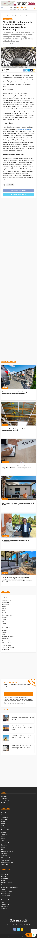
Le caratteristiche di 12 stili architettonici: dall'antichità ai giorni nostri (22, 727)
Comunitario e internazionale (9, 887)
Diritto (3, 889)
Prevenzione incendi (8, 636)
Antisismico (5, 604)
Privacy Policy (11, 925)
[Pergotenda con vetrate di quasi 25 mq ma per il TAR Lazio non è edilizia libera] (18, 488)
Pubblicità (4, 796)
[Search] (34, 8)
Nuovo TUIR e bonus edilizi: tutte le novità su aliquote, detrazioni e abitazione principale (17, 467)
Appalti (4, 606)
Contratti (4, 619)
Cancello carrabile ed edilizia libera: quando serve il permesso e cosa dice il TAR (16, 392)
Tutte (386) (4, 874)
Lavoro (4, 632)
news (3, 634)
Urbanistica (5, 649)
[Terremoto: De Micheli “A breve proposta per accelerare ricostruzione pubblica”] (6, 718)
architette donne (26, 129)
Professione (5, 638)
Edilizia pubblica (5, 895)
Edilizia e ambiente (6, 891)
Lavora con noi (5, 801)
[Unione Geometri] (18, 920)
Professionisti (8, 19)
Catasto (4, 613)
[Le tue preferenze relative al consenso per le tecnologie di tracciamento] (34, 935)
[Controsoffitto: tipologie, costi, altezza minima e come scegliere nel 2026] (18, 414)
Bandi (3, 610)
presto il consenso (9, 703)
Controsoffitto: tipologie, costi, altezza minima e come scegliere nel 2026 (18, 430)
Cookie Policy (19, 925)
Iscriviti (18, 694)
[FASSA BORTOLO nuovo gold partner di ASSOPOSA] (18, 526)
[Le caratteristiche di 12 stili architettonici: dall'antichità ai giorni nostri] (6, 728)
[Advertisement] (18, 279)
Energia (3, 898)
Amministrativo (6, 600)
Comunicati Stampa (7, 615)
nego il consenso (21, 703)
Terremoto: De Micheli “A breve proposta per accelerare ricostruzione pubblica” (23, 717)
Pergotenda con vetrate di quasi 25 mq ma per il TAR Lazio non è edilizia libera (18, 504)
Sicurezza (4, 908)
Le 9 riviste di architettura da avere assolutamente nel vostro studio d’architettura (21, 747)
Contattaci (4, 798)
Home (4, 15)
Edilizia (5, 387)
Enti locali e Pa (5, 900)
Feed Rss (3, 803)
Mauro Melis (8, 44)
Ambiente (4, 598)
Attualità (5, 462)
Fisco (3, 626)
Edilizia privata (5, 893)
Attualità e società (6, 883)
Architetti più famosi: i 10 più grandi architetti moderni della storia (21, 736)
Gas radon (5, 630)
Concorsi (4, 617)
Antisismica (5, 602)
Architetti (10, 184)
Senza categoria (6, 645)
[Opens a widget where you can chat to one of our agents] (30, 935)
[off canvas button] (2, 8)
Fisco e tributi (6, 628)
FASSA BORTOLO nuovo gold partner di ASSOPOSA (15, 541)
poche (19, 129)
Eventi (4, 623)
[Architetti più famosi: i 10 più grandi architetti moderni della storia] (6, 738)
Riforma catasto (6, 643)
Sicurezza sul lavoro (8, 647)
